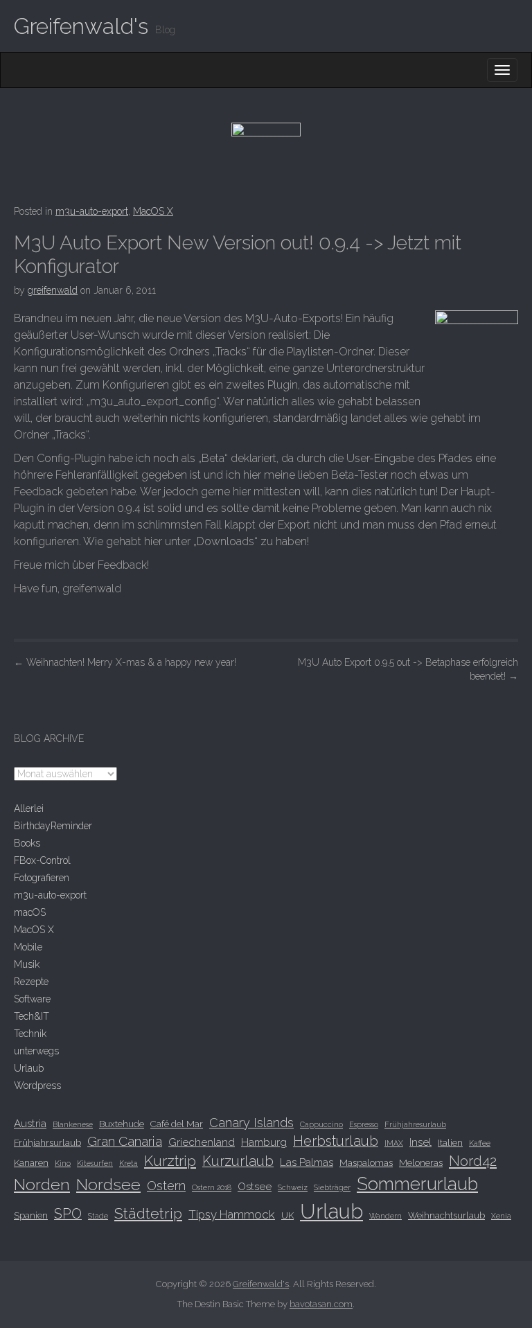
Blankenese (73, 1124)
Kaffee (479, 1143)
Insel (420, 1142)
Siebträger (332, 1187)
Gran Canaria (124, 1141)
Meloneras (421, 1162)
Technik (30, 1033)
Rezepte (31, 981)
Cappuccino (321, 1124)
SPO (68, 1213)
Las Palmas (306, 1162)
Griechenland (201, 1142)
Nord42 (473, 1161)
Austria (30, 1123)
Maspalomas (366, 1162)
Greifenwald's (81, 26)
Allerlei (29, 808)
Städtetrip (148, 1213)
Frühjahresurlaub (415, 1124)
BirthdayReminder (53, 825)
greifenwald (53, 290)
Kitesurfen (95, 1163)
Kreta (128, 1163)
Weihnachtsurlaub (446, 1215)
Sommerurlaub (417, 1184)
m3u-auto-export (91, 211)
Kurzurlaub (238, 1161)
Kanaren (31, 1162)
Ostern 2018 (211, 1187)
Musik (26, 964)
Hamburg (264, 1142)
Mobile (28, 947)
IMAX (393, 1143)
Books (27, 843)
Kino (63, 1163)
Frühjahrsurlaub (47, 1142)
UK (287, 1215)
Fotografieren (41, 877)
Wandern (385, 1216)
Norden (42, 1184)
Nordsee (108, 1184)
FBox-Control (42, 860)
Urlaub (29, 1068)
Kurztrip (170, 1161)
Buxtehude (121, 1123)
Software (32, 998)
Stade (98, 1216)
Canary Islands (251, 1122)
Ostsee (255, 1186)
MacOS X (153, 211)
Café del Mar (176, 1123)
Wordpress (37, 1085)
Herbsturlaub (335, 1141)
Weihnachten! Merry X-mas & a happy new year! (125, 662)
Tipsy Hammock (231, 1214)
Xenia (501, 1216)
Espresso (363, 1124)
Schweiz (293, 1187)
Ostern (166, 1185)
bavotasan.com (321, 1304)
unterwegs (36, 1050)
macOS (30, 912)
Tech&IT (31, 1016)
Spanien (31, 1215)
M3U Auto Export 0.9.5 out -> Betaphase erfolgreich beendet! (408, 669)
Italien (450, 1142)
